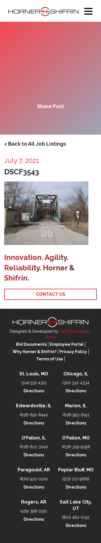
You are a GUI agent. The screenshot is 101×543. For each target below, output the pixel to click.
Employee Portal (67, 344)
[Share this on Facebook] (31, 120)
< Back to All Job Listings (35, 144)
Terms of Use (49, 359)
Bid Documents (31, 344)
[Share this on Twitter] (50, 120)
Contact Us (50, 294)
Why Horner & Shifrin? (34, 351)
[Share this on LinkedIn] (69, 120)
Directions (34, 391)
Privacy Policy (73, 351)
